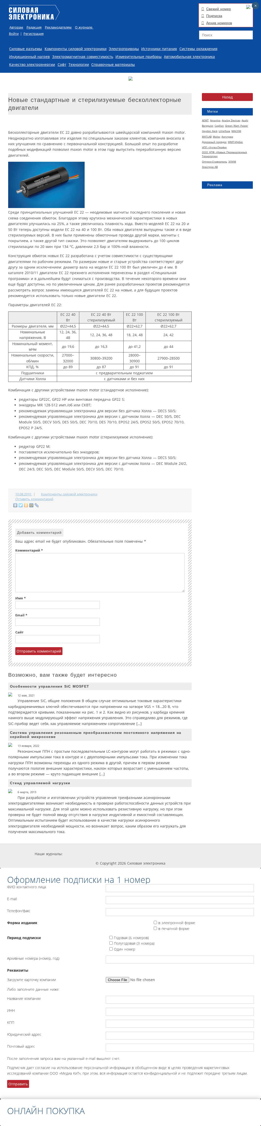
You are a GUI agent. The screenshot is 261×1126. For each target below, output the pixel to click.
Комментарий (29, 550)
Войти (14, 34)
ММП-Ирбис (235, 142)
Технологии (79, 64)
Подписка (214, 16)
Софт (62, 64)
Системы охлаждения (198, 48)
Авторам (16, 27)
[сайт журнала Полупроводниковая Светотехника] (178, 854)
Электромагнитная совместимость (82, 56)
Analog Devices (231, 120)
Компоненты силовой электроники (76, 48)
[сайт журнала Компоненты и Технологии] (141, 854)
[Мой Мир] (31, 505)
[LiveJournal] (37, 505)
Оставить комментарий (34, 499)
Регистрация (33, 34)
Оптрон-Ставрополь (214, 161)
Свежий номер (218, 9)
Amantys (215, 120)
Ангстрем (227, 136)
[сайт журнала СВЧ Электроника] (213, 854)
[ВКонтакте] (15, 505)
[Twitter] (20, 505)
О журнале (84, 27)
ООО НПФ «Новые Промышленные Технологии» (224, 154)
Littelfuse (224, 131)
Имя (20, 598)
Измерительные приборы (138, 56)
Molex (216, 136)
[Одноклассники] (26, 505)
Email (21, 615)
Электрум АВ (210, 167)
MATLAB (207, 136)
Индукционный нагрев (29, 56)
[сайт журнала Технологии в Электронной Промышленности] (111, 854)
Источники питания (159, 48)
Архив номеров (219, 23)
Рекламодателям (58, 27)
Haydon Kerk (209, 131)
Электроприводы (124, 48)
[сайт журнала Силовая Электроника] (79, 854)
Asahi (245, 120)
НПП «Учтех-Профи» (214, 147)
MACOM (236, 131)
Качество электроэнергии (32, 64)
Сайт (19, 632)
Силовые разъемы (25, 48)
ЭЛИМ (232, 161)
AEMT (205, 120)
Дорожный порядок (214, 142)
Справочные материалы (113, 64)
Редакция (34, 27)
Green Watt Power (236, 125)
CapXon (219, 125)
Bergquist (207, 125)
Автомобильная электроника (189, 56)
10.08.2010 (23, 494)
